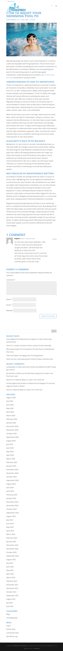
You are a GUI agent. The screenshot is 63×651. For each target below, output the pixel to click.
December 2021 (12, 585)
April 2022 (10, 574)
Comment (10, 280)
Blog (27, 19)
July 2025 (9, 444)
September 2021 (12, 595)
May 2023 (10, 527)
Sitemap (36, 648)
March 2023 (10, 534)
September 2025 (12, 437)
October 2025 (11, 433)
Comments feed (12, 633)
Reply (55, 239)
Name (9, 299)
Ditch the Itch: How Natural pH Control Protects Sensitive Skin (29, 359)
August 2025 (11, 441)
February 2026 (11, 419)
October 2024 (11, 477)
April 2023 (10, 531)
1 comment (32, 19)
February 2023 (11, 538)
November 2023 (12, 505)
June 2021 (10, 606)
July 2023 (9, 520)
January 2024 (11, 498)
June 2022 (10, 567)
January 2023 (11, 541)
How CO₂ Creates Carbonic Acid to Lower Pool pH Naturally (28, 345)
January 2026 (11, 423)
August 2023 (11, 516)
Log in (8, 625)
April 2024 (10, 491)
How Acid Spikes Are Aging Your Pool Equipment (24, 355)
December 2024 (12, 469)
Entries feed (10, 629)
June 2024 (10, 487)
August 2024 (11, 484)
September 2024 (12, 480)
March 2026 (10, 415)
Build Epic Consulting (20, 645)
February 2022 (11, 581)
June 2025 (10, 448)
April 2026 (10, 412)
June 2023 (10, 523)
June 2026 (10, 405)
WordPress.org (12, 636)
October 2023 (11, 509)
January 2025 (11, 466)
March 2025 (10, 459)
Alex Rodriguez (12, 19)
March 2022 (10, 577)
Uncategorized (11, 618)
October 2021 (11, 592)
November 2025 (12, 430)
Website (9, 310)
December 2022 (12, 545)
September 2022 (12, 556)
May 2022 (10, 570)
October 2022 (11, 552)
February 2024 (11, 495)
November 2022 (12, 549)
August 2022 (11, 559)
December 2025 (12, 426)
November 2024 (12, 473)
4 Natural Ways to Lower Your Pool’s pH (29, 380)
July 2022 (9, 563)
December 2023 (12, 502)
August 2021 (11, 599)
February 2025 (11, 462)
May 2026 (10, 408)
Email (9, 305)
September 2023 (12, 513)
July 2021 (9, 603)
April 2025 (10, 455)
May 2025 (10, 451)
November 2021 (12, 588)
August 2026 (11, 397)
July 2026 (9, 401)
